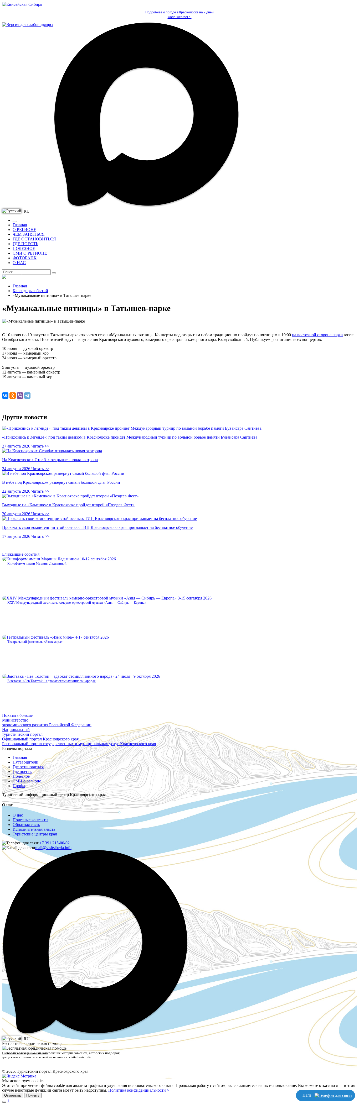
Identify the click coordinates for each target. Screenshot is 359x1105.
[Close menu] (15, 221)
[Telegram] (27, 395)
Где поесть (22, 771)
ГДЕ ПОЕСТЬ (25, 243)
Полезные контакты (30, 820)
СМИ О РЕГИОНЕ (30, 253)
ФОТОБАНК (25, 258)
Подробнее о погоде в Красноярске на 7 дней (179, 12)
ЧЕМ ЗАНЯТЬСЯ (29, 234)
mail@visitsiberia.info (53, 847)
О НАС (19, 262)
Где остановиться (28, 767)
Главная (20, 225)
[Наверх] (4, 1102)
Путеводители (25, 762)
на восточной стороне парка (317, 335)
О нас (18, 815)
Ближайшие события (20, 554)
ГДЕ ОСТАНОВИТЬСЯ (34, 239)
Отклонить (12, 1095)
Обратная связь (26, 824)
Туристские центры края (35, 834)
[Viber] (20, 395)
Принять (32, 1095)
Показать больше (17, 715)
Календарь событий (30, 290)
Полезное (21, 776)
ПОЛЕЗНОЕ (24, 248)
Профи (19, 785)
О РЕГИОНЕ (24, 229)
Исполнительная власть (34, 829)
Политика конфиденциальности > (138, 1090)
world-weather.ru (180, 17)
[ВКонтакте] (5, 395)
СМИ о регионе (27, 781)
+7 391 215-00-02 (54, 843)
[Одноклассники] (12, 395)
